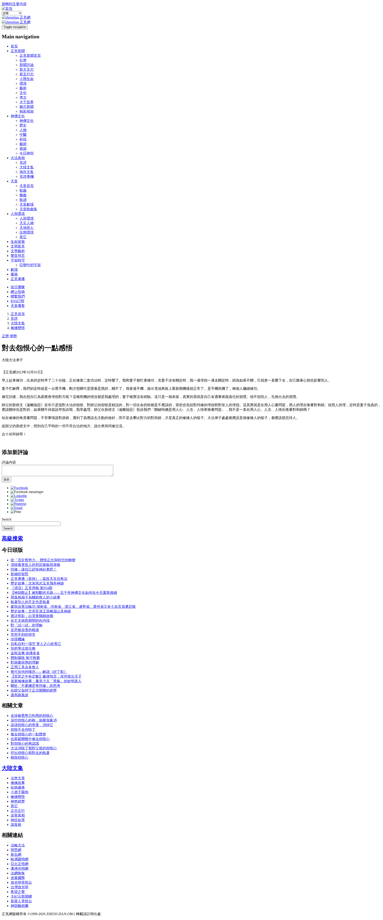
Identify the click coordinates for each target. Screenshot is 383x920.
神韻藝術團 (19, 906)
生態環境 (27, 232)
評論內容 (9, 462)
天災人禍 (27, 223)
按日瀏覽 (18, 287)
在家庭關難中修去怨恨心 (30, 739)
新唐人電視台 (21, 901)
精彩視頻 (27, 111)
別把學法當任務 (23, 648)
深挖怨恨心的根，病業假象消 (34, 720)
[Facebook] (19, 488)
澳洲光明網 (19, 868)
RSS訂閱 (17, 301)
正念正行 (18, 811)
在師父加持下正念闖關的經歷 (34, 690)
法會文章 (18, 778)
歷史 (23, 125)
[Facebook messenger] (27, 492)
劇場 (14, 269)
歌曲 (23, 190)
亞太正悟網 (19, 864)
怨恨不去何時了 (23, 729)
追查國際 (18, 878)
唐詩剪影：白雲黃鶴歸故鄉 (32, 616)
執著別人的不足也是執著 (30, 602)
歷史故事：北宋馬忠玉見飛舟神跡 (37, 583)
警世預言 (18, 255)
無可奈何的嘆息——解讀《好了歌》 (39, 672)
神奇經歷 (18, 801)
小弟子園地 (19, 792)
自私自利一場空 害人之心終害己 (36, 644)
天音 (14, 181)
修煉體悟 (18, 328)
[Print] (16, 512)
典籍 (23, 148)
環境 (23, 83)
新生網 (16, 854)
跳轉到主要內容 (14, 4)
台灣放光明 (19, 887)
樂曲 (23, 195)
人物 (23, 130)
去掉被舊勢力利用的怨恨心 (32, 715)
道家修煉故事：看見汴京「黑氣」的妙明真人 (46, 681)
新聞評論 (27, 65)
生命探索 (18, 242)
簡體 (13, 336)
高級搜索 (12, 538)
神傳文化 (18, 116)
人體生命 (27, 79)
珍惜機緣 (18, 639)
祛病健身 (18, 787)
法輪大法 (18, 845)
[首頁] (7, 8)
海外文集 (27, 172)
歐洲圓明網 (19, 859)
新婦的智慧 (19, 574)
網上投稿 (18, 292)
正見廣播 (18, 279)
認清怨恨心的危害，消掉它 (32, 725)
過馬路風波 (19, 695)
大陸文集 (27, 167)
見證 (23, 162)
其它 (23, 237)
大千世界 (27, 102)
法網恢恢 (18, 873)
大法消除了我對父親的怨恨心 (34, 748)
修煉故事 (18, 783)
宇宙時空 (18, 260)
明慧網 (16, 850)
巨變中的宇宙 (30, 265)
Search (6, 519)
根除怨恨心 (19, 757)
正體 (5, 336)
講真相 (16, 824)
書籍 (14, 274)
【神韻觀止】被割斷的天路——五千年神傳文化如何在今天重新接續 (64, 592)
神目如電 (18, 820)
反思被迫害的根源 (25, 630)
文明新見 (18, 246)
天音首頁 (27, 186)
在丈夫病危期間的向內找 (30, 620)
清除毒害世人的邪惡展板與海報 (35, 565)
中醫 (23, 134)
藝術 (23, 88)
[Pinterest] (18, 504)
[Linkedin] (19, 496)
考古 (23, 97)
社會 (23, 60)
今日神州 (27, 153)
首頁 (14, 46)
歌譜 (23, 200)
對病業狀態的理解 (25, 662)
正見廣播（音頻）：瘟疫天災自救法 (39, 579)
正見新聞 (18, 51)
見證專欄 (27, 176)
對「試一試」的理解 (27, 625)
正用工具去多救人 (25, 667)
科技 (23, 139)
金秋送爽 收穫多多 (25, 653)
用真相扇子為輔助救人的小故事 (35, 597)
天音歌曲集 (28, 209)
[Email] (16, 508)
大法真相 (18, 158)
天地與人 (27, 228)
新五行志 (27, 74)
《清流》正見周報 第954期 (31, 588)
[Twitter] (17, 500)
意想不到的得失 (23, 634)
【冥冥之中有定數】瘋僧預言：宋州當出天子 (46, 676)
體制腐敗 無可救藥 (25, 658)
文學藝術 (18, 251)
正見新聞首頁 (30, 55)
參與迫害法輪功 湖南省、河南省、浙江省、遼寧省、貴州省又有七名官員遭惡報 (73, 606)
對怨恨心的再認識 (25, 743)
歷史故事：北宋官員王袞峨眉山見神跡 (41, 611)
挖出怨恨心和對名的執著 (30, 753)
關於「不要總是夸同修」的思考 (35, 686)
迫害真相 (18, 815)
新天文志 (27, 69)
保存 (6, 479)
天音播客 (18, 306)
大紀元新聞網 (21, 896)
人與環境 (18, 214)
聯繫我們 (18, 296)
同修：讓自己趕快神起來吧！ (34, 569)
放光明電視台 (21, 882)
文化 (23, 93)
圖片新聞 (27, 107)
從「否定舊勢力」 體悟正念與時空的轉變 (43, 560)
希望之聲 (18, 892)
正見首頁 (18, 314)
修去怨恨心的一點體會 (28, 734)
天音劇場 (27, 204)
